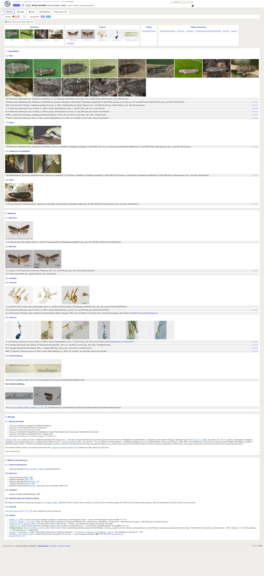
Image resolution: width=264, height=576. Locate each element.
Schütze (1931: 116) (13, 440)
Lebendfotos (34, 27)
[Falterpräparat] (151, 313)
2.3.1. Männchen (11, 282)
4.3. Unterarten (11, 490)
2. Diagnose (10, 213)
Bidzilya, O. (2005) (16, 520)
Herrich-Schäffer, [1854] (33, 469)
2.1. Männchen (11, 218)
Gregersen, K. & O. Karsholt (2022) (22, 524)
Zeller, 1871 (28, 479)
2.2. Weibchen (10, 246)
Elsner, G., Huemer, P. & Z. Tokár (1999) (24, 522)
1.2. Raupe (9, 122)
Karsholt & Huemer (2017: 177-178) (19, 511)
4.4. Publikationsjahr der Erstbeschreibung (22, 498)
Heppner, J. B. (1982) (17, 526)
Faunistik (226, 31)
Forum (255, 102)
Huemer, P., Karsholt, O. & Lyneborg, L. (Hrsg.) (96, 532)
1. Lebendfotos (12, 51)
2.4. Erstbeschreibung (14, 356)
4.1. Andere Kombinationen (16, 465)
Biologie (149, 27)
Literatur (234, 31)
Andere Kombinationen (167, 31)
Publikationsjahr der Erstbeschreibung (208, 31)
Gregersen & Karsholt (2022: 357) (64, 447)
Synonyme (180, 31)
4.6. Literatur (10, 515)
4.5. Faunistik (10, 507)
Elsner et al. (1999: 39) (201, 440)
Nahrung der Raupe (149, 31)
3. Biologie (10, 417)
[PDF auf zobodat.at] (115, 534)
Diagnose (102, 27)
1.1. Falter (9, 56)
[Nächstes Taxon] (19, 5)
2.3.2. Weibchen (10, 317)
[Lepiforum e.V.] (7, 4)
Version (53, 546)
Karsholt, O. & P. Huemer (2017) (21, 534)
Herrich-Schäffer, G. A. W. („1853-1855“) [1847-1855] (45, 528)
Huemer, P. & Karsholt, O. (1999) (22, 532)
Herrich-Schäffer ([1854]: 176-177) (23, 380)
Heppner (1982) (51, 503)
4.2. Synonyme (11, 473)
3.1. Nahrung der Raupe (14, 421)
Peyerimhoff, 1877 (32, 481)
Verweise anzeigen (64, 546)
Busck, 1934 (30, 484)
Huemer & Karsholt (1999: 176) (73, 442)
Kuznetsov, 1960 (33, 486)
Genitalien (70, 43)
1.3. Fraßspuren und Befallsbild (17, 151)
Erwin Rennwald (43, 546)
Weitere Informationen (198, 27)
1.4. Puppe (9, 180)
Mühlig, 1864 (28, 477)
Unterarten (189, 31)
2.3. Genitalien (11, 278)
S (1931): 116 (17, 536)
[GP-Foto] (138, 313)
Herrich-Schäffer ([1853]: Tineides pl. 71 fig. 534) (29, 407)
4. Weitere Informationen (16, 460)
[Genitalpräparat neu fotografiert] (121, 342)
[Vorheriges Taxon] (14, 5)
